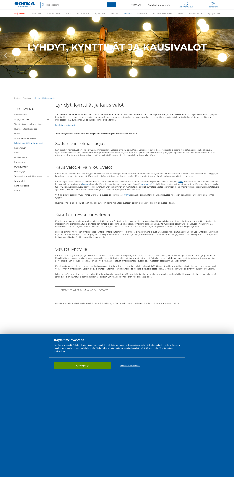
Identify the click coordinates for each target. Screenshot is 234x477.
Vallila (180, 13)
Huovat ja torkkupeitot (25, 129)
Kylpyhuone (214, 13)
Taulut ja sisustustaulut (25, 138)
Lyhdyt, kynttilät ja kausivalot (43, 98)
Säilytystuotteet (22, 119)
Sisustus (127, 13)
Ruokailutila (83, 13)
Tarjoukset (19, 13)
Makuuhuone (53, 13)
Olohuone (36, 13)
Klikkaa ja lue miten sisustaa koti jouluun (84, 290)
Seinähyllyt (19, 171)
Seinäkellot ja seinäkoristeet (28, 176)
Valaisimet (142, 13)
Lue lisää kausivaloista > (66, 125)
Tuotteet (17, 98)
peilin (180, 181)
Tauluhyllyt (19, 181)
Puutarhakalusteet (162, 13)
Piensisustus (20, 114)
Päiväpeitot (20, 162)
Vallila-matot (20, 157)
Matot (69, 13)
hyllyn (127, 195)
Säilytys (114, 13)
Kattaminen (20, 148)
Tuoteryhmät (24, 109)
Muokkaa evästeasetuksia (130, 366)
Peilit (16, 152)
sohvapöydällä (147, 184)
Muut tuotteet (21, 167)
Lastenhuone (195, 13)
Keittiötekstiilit (21, 185)
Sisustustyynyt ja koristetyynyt (29, 124)
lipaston (86, 184)
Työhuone (100, 13)
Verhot (17, 133)
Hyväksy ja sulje (82, 366)
